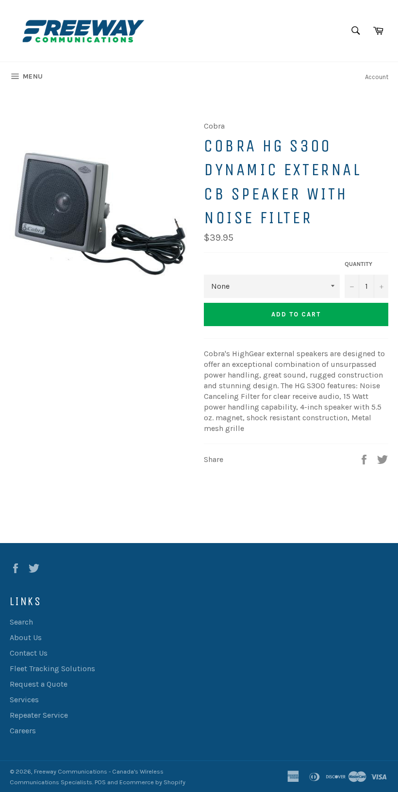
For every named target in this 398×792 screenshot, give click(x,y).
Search (21, 622)
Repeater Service (39, 715)
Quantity (358, 264)
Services (24, 699)
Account (376, 77)
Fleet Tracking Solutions (52, 668)
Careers (23, 730)
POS (100, 782)
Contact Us (29, 653)
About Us (26, 637)
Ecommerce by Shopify (152, 782)
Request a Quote (38, 684)
